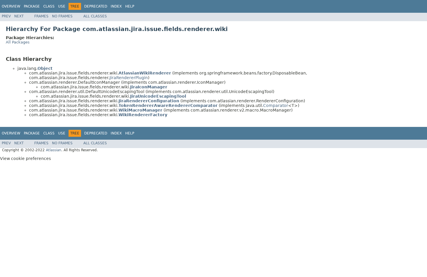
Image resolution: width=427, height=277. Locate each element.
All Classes (95, 16)
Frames (41, 16)
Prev (6, 16)
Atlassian (53, 150)
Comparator (275, 105)
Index (116, 6)
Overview (11, 6)
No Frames (62, 16)
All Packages (18, 42)
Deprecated (95, 6)
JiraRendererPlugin (129, 77)
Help (129, 6)
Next (19, 16)
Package (32, 6)
